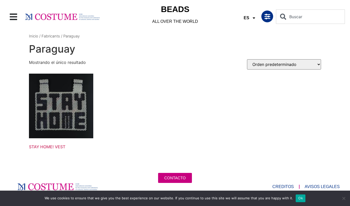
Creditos (283, 186)
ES (246, 18)
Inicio (33, 36)
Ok (300, 198)
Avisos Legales (322, 186)
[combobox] (310, 16)
